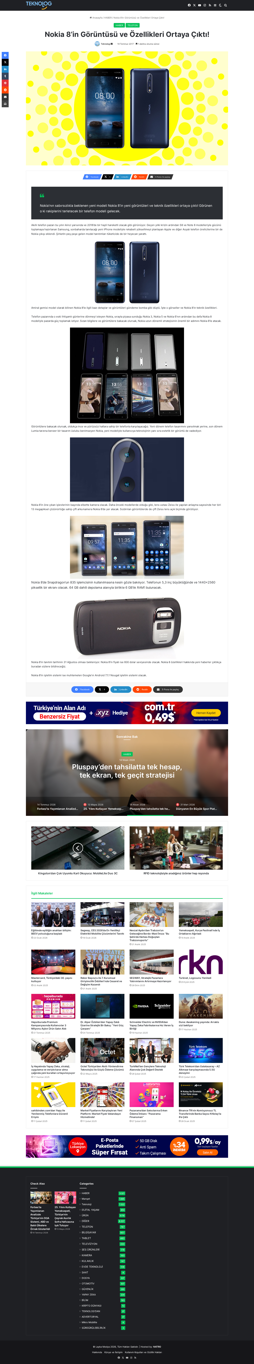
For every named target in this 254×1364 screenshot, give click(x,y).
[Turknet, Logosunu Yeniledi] (201, 962)
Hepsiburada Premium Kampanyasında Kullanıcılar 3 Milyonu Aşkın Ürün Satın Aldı (48, 1025)
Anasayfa (97, 17)
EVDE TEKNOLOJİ (92, 1266)
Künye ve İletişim (113, 1352)
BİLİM (85, 1300)
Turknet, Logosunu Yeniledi (195, 977)
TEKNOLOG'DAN (91, 1311)
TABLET (86, 1238)
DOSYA (86, 1278)
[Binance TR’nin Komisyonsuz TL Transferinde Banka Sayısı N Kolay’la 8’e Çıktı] (201, 1094)
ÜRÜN (85, 1215)
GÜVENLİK (87, 1289)
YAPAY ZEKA (89, 1294)
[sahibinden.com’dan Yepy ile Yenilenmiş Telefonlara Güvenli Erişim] (53, 1094)
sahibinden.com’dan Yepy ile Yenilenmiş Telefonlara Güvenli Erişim (49, 1113)
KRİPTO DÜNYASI (91, 1305)
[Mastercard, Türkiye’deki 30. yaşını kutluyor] (53, 962)
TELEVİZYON (89, 1243)
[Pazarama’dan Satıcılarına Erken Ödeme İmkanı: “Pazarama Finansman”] (152, 1094)
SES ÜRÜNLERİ (91, 1249)
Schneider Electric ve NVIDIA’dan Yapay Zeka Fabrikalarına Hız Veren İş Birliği (151, 1025)
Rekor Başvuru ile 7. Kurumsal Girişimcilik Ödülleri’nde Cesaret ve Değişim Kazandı (101, 981)
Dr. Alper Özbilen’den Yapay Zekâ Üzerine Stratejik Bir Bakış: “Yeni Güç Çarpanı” (102, 1025)
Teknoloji (86, 1204)
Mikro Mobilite (89, 1322)
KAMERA (87, 1255)
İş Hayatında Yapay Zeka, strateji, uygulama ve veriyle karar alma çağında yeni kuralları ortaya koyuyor (53, 1069)
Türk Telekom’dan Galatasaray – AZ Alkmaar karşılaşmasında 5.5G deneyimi (199, 1069)
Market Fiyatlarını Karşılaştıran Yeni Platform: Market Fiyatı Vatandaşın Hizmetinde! (101, 1113)
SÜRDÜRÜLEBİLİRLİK (94, 1327)
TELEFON (133, 25)
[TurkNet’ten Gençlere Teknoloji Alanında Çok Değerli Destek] (152, 1050)
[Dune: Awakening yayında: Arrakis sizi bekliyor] (201, 1006)
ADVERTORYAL (90, 1316)
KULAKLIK (88, 1260)
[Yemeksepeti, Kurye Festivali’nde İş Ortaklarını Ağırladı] (201, 914)
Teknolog (105, 44)
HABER (108, 17)
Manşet (86, 1198)
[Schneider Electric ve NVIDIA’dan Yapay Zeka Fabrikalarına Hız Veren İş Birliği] (152, 1006)
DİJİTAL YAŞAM (90, 1209)
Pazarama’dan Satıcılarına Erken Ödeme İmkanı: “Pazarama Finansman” (148, 1113)
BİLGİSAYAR (89, 1232)
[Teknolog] (39, 5)
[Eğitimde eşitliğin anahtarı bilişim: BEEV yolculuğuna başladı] (53, 914)
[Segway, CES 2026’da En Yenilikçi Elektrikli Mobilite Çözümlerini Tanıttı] (103, 914)
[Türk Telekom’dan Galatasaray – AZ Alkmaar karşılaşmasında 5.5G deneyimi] (201, 1050)
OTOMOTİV (88, 1283)
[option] (127, 772)
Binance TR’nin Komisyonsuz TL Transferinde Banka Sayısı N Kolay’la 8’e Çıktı (200, 1113)
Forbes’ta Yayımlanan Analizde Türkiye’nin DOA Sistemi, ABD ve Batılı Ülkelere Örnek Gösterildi (40, 1218)
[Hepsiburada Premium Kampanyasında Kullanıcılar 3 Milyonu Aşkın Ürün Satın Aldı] (53, 1006)
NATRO (157, 1346)
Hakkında (97, 1352)
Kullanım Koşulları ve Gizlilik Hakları (143, 1352)
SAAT (85, 1272)
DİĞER (85, 1221)
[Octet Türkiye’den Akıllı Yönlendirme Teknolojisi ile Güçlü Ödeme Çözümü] (103, 1050)
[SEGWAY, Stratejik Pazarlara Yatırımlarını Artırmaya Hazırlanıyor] (152, 962)
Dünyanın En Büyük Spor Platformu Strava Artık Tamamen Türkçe (127, 774)
